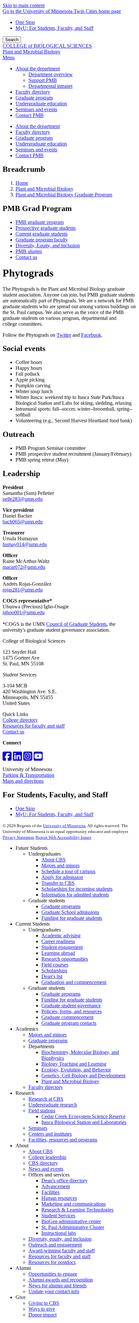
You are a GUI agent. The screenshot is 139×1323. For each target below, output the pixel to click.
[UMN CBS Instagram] (27, 758)
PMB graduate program (40, 222)
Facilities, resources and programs (62, 1139)
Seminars (37, 1128)
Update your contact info (53, 1291)
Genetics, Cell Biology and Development (83, 1075)
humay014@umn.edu (25, 544)
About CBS (53, 859)
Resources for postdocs (52, 1262)
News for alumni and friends (57, 1285)
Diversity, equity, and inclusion (59, 1239)
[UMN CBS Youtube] (38, 758)
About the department (38, 126)
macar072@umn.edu (24, 567)
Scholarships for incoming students (76, 889)
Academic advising (60, 935)
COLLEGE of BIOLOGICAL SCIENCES (47, 46)
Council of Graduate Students (76, 624)
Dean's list (51, 976)
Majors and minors (60, 865)
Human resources (59, 1198)
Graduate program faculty (42, 239)
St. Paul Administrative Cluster (72, 1227)
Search (11, 39)
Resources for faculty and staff (34, 726)
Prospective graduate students (46, 228)
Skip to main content (24, 5)
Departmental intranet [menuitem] (50, 86)
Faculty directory (33, 132)
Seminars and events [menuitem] (36, 109)
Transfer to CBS (58, 883)
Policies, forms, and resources (71, 1011)
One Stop (25, 22)
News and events (45, 1169)
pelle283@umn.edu (23, 499)
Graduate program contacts (68, 1023)
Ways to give (41, 1309)
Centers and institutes (50, 1134)
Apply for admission (62, 877)
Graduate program (34, 138)
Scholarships (54, 970)
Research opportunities (64, 959)
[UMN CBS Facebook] (7, 758)
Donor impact (42, 1314)
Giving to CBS (43, 1303)
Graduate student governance (71, 1005)
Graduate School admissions (70, 912)
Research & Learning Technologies (77, 1209)
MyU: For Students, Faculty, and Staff (54, 28)
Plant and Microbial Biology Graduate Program (64, 194)
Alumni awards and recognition (60, 1279)
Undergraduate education (41, 143)
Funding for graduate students (71, 918)
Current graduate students (42, 234)
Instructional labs (58, 1233)
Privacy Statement (18, 837)
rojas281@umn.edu (23, 589)
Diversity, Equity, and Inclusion (48, 245)
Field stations (41, 1110)
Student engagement (62, 947)
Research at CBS (45, 1099)
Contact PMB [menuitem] (30, 115)
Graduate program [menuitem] (34, 97)
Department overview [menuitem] (50, 74)
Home (22, 183)
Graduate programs (60, 906)
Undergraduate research (52, 1104)
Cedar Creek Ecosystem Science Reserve (83, 1116)
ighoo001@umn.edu (24, 612)
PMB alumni (29, 251)
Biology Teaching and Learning (73, 1064)
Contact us (26, 257)
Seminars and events (36, 149)
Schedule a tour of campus (68, 871)
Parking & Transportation (28, 775)
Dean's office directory (64, 1180)
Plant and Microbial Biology (31, 51)
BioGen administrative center (71, 1221)
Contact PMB (30, 155)
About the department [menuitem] (38, 68)
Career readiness (58, 941)
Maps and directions (23, 781)
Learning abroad (58, 953)
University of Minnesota (64, 825)
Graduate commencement (67, 1017)
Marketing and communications (73, 1204)
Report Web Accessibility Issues (63, 837)
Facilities (50, 1192)
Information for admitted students (75, 894)
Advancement (55, 1186)
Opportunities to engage (52, 1274)
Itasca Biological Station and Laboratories (83, 1122)
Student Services (58, 1215)
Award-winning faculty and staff (61, 1250)
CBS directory (43, 1163)
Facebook (91, 335)
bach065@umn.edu (23, 521)
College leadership (47, 1157)
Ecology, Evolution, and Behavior (76, 1069)
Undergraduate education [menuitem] (41, 103)
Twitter (64, 335)
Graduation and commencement (73, 982)
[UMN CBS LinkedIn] (17, 758)
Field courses (54, 964)
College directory (20, 720)
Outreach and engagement (55, 1244)
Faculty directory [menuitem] (33, 92)
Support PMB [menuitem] (42, 80)
